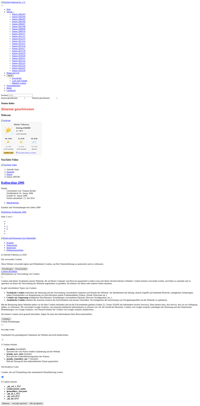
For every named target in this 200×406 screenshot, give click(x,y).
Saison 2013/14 (18, 41)
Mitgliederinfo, (13, 203)
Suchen (4, 95)
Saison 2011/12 (18, 36)
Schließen (6, 319)
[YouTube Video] (9, 165)
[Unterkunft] (18, 238)
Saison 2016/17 (18, 48)
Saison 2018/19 (18, 53)
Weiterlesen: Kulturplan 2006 (13, 212)
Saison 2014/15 (18, 43)
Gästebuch (11, 90)
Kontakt (10, 243)
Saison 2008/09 (18, 29)
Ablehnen (6, 403)
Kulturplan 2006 (12, 182)
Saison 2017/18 (18, 51)
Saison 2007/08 (18, 26)
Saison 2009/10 (18, 31)
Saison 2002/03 (18, 14)
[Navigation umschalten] (2, 5)
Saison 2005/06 (18, 21)
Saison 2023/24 (18, 65)
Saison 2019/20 (18, 56)
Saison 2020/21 (18, 58)
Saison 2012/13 (18, 39)
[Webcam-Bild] (5, 120)
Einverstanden (21, 269)
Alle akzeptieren (36, 403)
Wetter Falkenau (21, 124)
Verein (10, 76)
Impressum (11, 248)
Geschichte (16, 78)
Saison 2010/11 (18, 34)
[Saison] (13, 12)
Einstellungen (7, 269)
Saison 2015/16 (18, 46)
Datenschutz (12, 245)
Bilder (9, 88)
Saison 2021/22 (18, 61)
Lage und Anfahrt (19, 81)
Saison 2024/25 (18, 68)
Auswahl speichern (19, 403)
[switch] (2, 340)
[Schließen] (2, 277)
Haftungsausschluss (15, 250)
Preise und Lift (13, 73)
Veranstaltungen (13, 85)
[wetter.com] (8, 153)
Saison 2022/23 (18, 63)
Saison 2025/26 (18, 70)
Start (8, 9)
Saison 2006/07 (18, 24)
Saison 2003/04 (18, 17)
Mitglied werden (19, 83)
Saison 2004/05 (18, 19)
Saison (9, 12)
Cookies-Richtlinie (9, 271)
